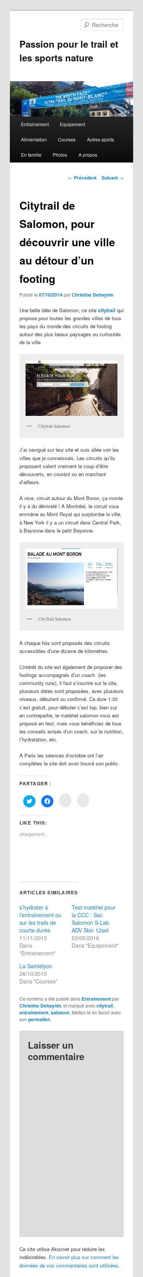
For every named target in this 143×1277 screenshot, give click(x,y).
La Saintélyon (35, 966)
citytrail (107, 310)
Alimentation (34, 139)
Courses (67, 139)
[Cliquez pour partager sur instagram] (65, 800)
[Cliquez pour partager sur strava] (83, 800)
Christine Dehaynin (92, 294)
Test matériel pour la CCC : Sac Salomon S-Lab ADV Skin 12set (94, 918)
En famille (31, 154)
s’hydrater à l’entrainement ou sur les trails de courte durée (40, 918)
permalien (39, 1019)
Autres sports (100, 139)
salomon (60, 1012)
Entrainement (35, 124)
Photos (60, 154)
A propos (88, 154)
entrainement (33, 1012)
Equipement (72, 124)
